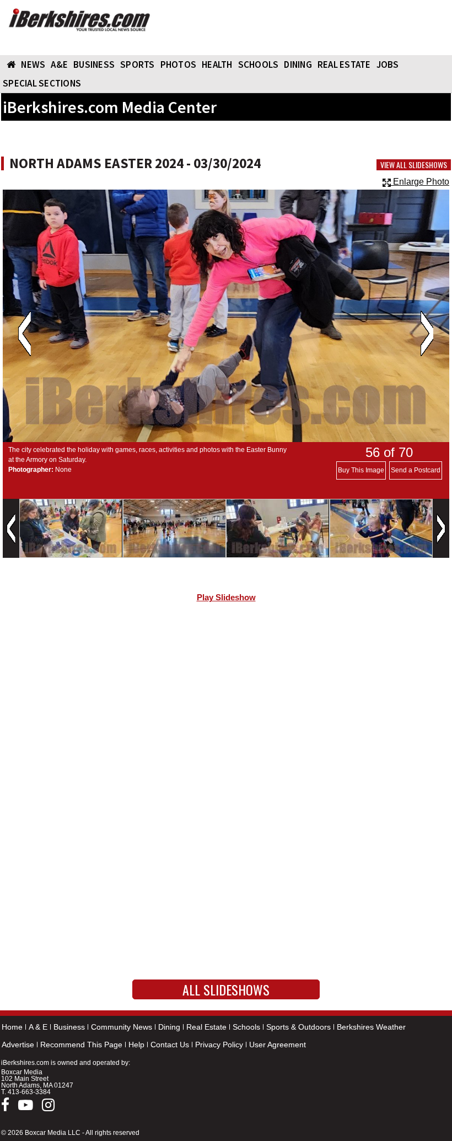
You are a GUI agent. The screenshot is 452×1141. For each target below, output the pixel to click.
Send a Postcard (415, 470)
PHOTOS (178, 64)
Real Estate (206, 1026)
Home (12, 1026)
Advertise (18, 1044)
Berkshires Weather (371, 1026)
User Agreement (277, 1044)
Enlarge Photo (420, 181)
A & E (38, 1026)
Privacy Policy (219, 1044)
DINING (298, 64)
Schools (246, 1026)
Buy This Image (361, 470)
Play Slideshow (226, 597)
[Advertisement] (226, 704)
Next (427, 333)
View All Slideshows (413, 164)
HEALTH (217, 64)
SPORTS (137, 64)
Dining (169, 1026)
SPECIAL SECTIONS (42, 83)
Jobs (387, 64)
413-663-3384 (29, 1092)
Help (136, 1044)
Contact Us (169, 1044)
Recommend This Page (81, 1044)
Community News (121, 1026)
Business (69, 1026)
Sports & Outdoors (298, 1026)
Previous (24, 333)
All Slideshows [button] (226, 989)
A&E (59, 64)
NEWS (33, 64)
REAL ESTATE (344, 64)
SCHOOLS (258, 64)
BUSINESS (94, 64)
